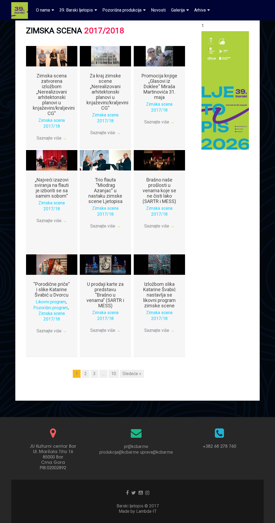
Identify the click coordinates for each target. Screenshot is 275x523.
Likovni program (51, 301)
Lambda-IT (146, 511)
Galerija (178, 10)
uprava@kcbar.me (156, 452)
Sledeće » (131, 373)
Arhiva (200, 10)
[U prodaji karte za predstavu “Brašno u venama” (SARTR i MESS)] (105, 264)
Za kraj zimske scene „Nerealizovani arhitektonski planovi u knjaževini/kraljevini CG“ (107, 92)
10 (113, 373)
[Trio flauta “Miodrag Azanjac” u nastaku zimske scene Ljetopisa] (105, 159)
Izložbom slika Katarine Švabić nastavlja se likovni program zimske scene (159, 294)
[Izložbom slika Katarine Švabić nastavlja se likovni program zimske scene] (159, 264)
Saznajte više (52, 138)
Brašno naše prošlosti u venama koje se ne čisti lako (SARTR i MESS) (159, 190)
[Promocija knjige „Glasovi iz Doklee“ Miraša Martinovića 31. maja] (159, 55)
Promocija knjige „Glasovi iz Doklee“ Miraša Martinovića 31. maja (159, 86)
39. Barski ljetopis (76, 10)
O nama (43, 10)
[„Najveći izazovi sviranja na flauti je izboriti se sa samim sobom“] (51, 159)
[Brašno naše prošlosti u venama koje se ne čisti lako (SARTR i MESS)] (159, 159)
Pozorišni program (50, 307)
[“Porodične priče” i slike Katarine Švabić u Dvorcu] (51, 264)
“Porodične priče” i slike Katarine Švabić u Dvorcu (51, 289)
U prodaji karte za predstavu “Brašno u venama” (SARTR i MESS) (105, 294)
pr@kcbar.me (136, 446)
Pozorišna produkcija (122, 10)
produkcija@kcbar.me (119, 452)
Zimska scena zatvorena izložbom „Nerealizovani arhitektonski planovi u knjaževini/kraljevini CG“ (54, 94)
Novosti (158, 10)
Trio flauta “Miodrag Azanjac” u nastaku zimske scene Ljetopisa (105, 190)
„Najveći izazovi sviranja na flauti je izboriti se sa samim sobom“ (51, 188)
